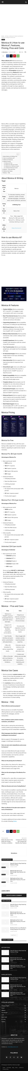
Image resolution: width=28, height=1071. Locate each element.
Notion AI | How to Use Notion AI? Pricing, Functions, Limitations (7, 841)
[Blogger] (6, 1057)
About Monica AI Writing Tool (10, 156)
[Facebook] (7, 55)
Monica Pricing (7, 161)
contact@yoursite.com (12, 1047)
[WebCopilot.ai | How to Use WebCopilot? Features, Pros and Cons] (5, 880)
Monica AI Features (8, 159)
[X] (11, 55)
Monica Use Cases (8, 171)
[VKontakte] (21, 1057)
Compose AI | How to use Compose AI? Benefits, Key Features (21, 841)
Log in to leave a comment (14, 895)
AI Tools (7, 36)
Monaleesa (5, 52)
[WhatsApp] (18, 55)
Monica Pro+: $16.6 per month (12, 166)
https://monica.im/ (16, 228)
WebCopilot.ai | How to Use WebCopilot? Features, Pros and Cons (17, 880)
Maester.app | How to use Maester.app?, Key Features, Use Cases (17, 872)
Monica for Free (8, 163)
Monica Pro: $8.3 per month (12, 164)
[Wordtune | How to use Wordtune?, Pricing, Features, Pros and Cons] (5, 929)
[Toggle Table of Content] (17, 154)
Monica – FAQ (6, 172)
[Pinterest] (14, 55)
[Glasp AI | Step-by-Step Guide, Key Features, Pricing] (5, 865)
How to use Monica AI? (8, 158)
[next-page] (5, 886)
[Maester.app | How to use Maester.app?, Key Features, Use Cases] (5, 872)
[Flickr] (14, 1057)
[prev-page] (2, 886)
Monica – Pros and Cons (9, 169)
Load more (13, 935)
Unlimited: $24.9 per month (12, 167)
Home (2, 36)
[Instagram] (17, 1057)
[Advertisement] (14, 19)
